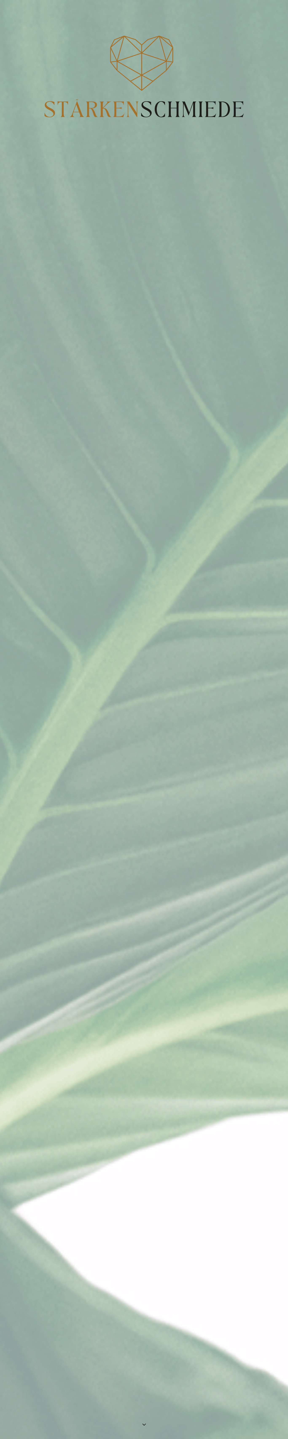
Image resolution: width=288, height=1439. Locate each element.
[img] (144, 719)
